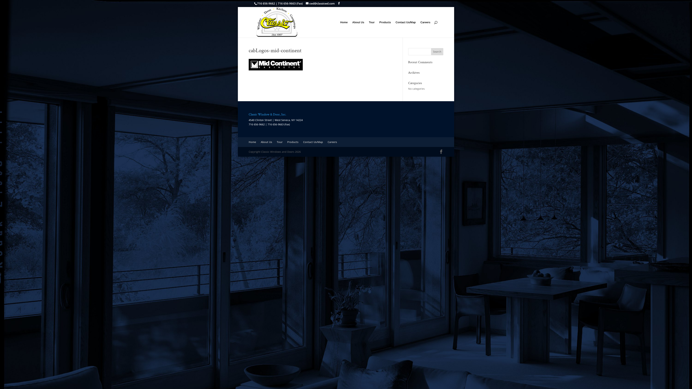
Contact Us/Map (406, 22)
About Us (358, 22)
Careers (425, 22)
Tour (372, 22)
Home (344, 22)
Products (385, 22)
